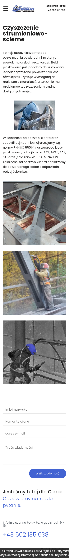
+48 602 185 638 (55, 10)
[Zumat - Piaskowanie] (23, 8)
